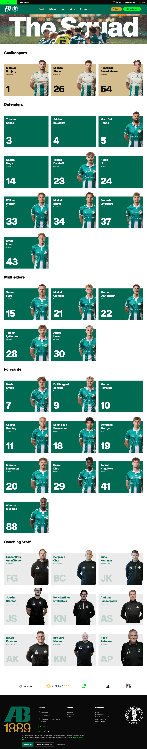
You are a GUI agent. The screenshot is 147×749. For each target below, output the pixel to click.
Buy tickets (70, 714)
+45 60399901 (45, 716)
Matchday (70, 712)
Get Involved (85, 9)
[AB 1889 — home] (11, 9)
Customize (61, 744)
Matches (52, 9)
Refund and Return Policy (102, 717)
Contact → (44, 726)
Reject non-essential (44, 744)
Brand (97, 712)
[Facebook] (117, 2)
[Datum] (26, 686)
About (72, 9)
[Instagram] (114, 2)
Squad (41, 9)
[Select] (108, 686)
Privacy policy (99, 714)
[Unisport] (85, 686)
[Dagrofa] (129, 686)
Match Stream (132, 9)
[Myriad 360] (57, 686)
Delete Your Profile (100, 719)
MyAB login (128, 2)
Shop (116, 9)
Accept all (28, 744)
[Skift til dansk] (140, 2)
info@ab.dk (44, 712)
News (63, 9)
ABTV (9, 2)
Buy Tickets (24, 2)
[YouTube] (120, 2)
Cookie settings (100, 722)
